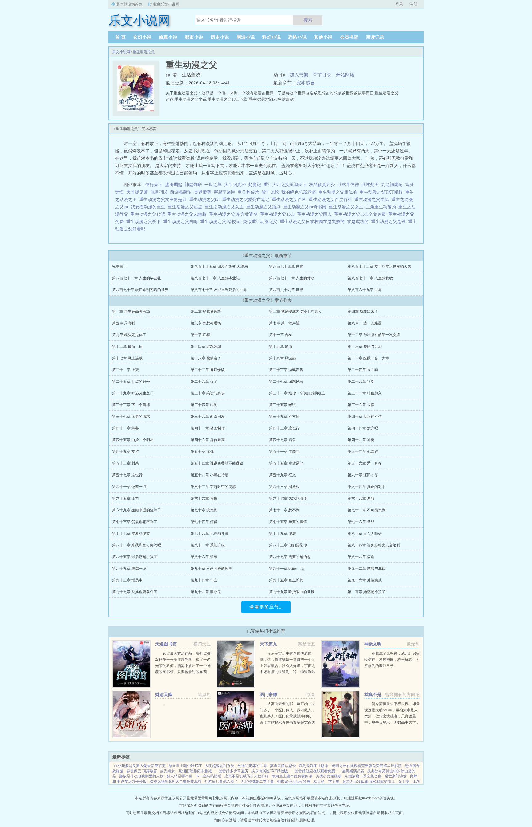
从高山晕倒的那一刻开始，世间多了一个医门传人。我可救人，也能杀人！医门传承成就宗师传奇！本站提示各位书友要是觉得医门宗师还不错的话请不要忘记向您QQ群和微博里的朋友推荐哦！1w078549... (287, 722)
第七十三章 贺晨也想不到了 (134, 522)
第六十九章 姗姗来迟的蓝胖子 (136, 510)
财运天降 (163, 694)
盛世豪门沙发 (396, 776)
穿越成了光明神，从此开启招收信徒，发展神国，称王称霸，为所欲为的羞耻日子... (392, 659)
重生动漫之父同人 (315, 214)
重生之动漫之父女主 (225, 207)
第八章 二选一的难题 (365, 323)
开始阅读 (345, 74)
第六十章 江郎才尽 (363, 475)
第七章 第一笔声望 (284, 323)
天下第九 (268, 644)
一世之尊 (213, 184)
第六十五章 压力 (125, 498)
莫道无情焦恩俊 (283, 766)
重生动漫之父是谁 (389, 221)
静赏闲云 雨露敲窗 (142, 771)
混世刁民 (158, 192)
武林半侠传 (348, 184)
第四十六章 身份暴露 (208, 440)
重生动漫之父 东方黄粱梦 (234, 214)
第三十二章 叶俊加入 (365, 393)
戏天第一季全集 (326, 781)
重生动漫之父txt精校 (188, 214)
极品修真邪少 (322, 184)
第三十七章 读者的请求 (131, 416)
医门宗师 (268, 694)
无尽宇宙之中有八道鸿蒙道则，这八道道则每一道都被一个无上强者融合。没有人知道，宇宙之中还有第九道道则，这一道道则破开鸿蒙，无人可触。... (287, 665)
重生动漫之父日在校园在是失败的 (313, 221)
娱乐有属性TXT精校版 (269, 771)
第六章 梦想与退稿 (206, 323)
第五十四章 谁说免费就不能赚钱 (217, 463)
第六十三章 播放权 (284, 487)
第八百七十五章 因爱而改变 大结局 (219, 266)
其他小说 (323, 37)
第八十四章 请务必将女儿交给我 (374, 545)
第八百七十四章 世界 (286, 266)
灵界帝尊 (202, 192)
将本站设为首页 (129, 4)
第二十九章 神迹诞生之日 (133, 393)
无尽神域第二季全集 (257, 781)
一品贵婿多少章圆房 (231, 771)
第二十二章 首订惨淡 (208, 370)
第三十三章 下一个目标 (131, 405)
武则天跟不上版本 (313, 766)
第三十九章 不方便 (284, 416)
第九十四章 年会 (204, 580)
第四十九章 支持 (125, 451)
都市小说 (194, 37)
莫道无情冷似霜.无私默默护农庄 (368, 781)
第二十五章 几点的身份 (131, 381)
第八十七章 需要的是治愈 (290, 557)
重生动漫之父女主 (347, 207)
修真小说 (168, 37)
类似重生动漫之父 (261, 221)
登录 (399, 4)
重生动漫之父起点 (186, 207)
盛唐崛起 (173, 184)
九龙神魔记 (392, 184)
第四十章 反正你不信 (365, 416)
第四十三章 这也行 (284, 428)
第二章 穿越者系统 (206, 311)
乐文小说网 (121, 52)
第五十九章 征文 (282, 475)
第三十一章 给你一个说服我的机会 (297, 393)
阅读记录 (375, 37)
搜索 (308, 20)
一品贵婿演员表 (351, 771)
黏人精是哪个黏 (179, 776)
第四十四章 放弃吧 (363, 428)
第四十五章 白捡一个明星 (133, 440)
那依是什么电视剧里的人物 (141, 776)
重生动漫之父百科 (290, 199)
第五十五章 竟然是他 (286, 463)
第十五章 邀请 (280, 346)
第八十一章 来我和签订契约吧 (136, 545)
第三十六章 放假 (361, 405)
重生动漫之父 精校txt (221, 221)
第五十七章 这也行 (127, 475)
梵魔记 (254, 184)
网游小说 (245, 37)
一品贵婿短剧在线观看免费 (313, 771)
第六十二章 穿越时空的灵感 (213, 487)
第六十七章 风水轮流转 (288, 498)
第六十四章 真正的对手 (366, 487)
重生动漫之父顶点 (264, 207)
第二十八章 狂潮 (361, 381)
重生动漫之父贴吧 (149, 214)
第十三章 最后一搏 (127, 346)
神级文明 (372, 644)
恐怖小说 (297, 37)
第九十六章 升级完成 (365, 580)
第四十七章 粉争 (282, 440)
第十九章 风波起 (282, 358)
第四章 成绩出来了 (363, 311)
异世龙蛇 (270, 192)
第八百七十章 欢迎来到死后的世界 (140, 290)
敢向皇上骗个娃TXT (185, 766)
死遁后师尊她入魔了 (221, 781)
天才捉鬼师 (137, 192)
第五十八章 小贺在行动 (209, 475)
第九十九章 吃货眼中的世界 (291, 592)
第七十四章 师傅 (204, 522)
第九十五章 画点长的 (286, 580)
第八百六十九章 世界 (286, 290)
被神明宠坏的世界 (252, 766)
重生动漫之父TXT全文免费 (361, 214)
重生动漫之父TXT (278, 214)
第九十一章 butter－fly (286, 568)
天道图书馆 (166, 644)
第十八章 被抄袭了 (206, 358)
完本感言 (305, 82)
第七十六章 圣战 (361, 522)
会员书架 (349, 37)
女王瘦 (403, 781)
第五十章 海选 (202, 451)
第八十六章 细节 (204, 557)
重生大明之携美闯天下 (285, 184)
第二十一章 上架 (125, 370)
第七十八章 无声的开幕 (209, 533)
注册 (413, 4)
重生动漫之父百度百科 (331, 199)
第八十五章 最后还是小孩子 (134, 557)
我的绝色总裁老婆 (298, 192)
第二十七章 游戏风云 (286, 381)
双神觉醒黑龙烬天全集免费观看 (175, 781)
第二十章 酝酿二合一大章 (368, 358)
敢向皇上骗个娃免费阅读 (292, 776)
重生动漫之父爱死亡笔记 (247, 199)
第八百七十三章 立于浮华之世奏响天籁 (379, 266)
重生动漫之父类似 (372, 199)
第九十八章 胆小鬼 (206, 592)
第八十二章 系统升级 (208, 545)
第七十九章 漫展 (282, 533)
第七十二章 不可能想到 (366, 510)
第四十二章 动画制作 (208, 428)
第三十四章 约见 (204, 405)
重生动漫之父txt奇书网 (306, 207)
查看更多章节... (266, 606)
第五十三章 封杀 (125, 463)
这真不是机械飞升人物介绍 (246, 776)
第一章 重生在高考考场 (131, 311)
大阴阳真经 (235, 184)
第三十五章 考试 (282, 405)
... (164, 704)
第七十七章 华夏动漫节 (131, 533)
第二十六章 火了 (204, 381)
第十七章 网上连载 (127, 358)
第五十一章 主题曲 (284, 451)
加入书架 (299, 74)
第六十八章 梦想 (361, 498)
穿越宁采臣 (224, 192)
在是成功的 (359, 221)
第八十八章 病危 (361, 557)
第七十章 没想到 (204, 510)
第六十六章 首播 (204, 498)
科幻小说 (271, 37)
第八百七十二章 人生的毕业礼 (136, 278)
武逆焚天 (370, 184)
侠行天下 (154, 184)
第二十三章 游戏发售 (286, 370)
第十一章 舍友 (280, 335)
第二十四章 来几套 (363, 370)
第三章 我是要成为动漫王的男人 (295, 311)
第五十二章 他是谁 (363, 451)
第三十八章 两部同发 (208, 416)
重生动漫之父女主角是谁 (164, 199)
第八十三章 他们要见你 (288, 545)
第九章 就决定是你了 (129, 335)
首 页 (120, 37)
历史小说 (220, 37)
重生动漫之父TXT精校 (382, 192)
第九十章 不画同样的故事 (211, 568)
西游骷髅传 (180, 192)
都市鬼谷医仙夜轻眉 (293, 781)
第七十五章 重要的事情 (288, 522)
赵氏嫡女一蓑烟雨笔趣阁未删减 (186, 771)
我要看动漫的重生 (149, 207)
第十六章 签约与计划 (365, 346)
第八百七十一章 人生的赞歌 (291, 278)
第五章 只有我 (123, 323)
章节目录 (322, 74)
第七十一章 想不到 (284, 510)
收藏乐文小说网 (166, 4)
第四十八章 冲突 (361, 440)
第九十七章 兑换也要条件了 (134, 592)
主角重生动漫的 (382, 207)
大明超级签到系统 (219, 766)
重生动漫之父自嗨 (181, 221)
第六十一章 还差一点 (129, 487)
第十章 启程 (200, 335)
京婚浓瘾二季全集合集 (363, 776)
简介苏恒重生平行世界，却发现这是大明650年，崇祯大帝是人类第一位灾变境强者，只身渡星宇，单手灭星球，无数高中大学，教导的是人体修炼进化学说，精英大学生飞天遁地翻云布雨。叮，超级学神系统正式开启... (392, 722)
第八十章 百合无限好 (365, 533)
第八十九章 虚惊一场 (129, 568)
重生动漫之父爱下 (144, 221)
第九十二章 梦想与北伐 (366, 568)
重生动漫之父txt (205, 199)
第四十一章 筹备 (125, 428)
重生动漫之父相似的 (339, 192)
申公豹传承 (248, 192)
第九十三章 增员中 (127, 580)
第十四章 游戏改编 (206, 346)
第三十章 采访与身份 (208, 393)
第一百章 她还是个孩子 (366, 592)
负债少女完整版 (328, 776)
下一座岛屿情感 (208, 776)
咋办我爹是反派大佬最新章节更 (140, 766)
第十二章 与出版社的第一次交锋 (374, 335)
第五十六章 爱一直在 (365, 463)
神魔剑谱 (193, 184)
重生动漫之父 (144, 52)
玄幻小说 (142, 37)
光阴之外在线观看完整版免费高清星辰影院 (367, 766)
